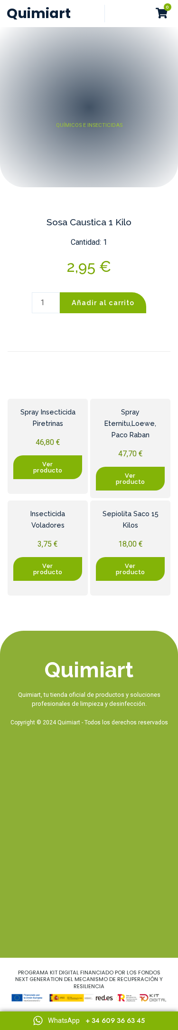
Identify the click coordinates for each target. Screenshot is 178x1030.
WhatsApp (64, 1021)
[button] (142, 14)
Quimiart (39, 13)
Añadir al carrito (103, 302)
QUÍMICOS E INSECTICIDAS (89, 125)
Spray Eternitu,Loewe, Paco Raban (130, 423)
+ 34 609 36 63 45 (115, 1020)
